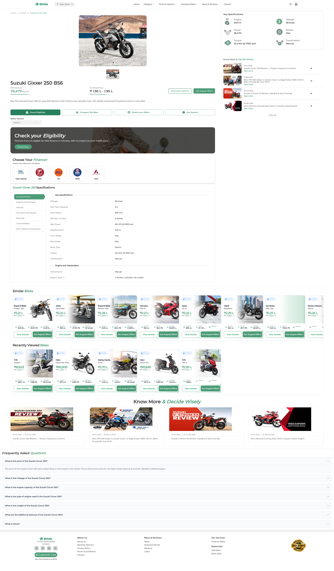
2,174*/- (19, 370)
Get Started (192, 112)
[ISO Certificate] (298, 545)
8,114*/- (187, 370)
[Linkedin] (49, 548)
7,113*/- (187, 315)
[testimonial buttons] (113, 62)
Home (136, 4)
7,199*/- (61, 315)
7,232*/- (313, 315)
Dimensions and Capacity (26, 213)
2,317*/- (145, 370)
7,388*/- (103, 315)
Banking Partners (85, 545)
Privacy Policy (83, 548)
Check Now (23, 147)
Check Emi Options (180, 91)
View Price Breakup (97, 94)
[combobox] (13, 122)
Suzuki (23, 13)
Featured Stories (152, 545)
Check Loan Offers (140, 112)
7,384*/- (229, 315)
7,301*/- (271, 315)
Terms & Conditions (86, 551)
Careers (227, 4)
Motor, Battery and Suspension (28, 229)
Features (19, 207)
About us (81, 542)
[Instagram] (36, 548)
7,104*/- (145, 315)
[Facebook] (43, 548)
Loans (147, 551)
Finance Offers (218, 542)
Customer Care (47, 554)
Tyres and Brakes (22, 223)
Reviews (148, 548)
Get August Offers (204, 91)
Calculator (216, 550)
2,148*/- (61, 370)
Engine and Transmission (26, 202)
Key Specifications (23, 197)
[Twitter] (55, 548)
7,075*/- (19, 315)
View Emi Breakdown (19, 94)
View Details (23, 334)
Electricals (20, 218)
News (146, 542)
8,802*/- (104, 370)
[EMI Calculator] (296, 4)
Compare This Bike (89, 112)
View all (272, 115)
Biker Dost (216, 554)
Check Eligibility (37, 112)
